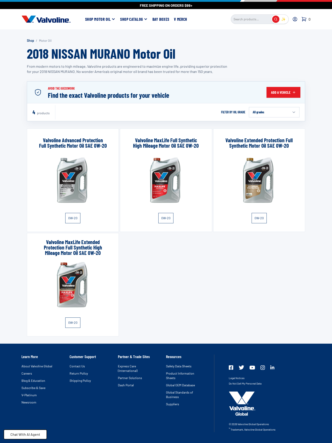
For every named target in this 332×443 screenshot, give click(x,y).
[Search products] (275, 19)
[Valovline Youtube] (252, 367)
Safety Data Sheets (179, 366)
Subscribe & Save (33, 388)
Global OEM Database (180, 385)
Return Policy (79, 373)
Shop (30, 40)
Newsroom (28, 402)
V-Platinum (29, 395)
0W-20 (72, 218)
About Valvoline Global (36, 366)
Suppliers (172, 404)
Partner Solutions (130, 378)
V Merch (180, 19)
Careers (26, 373)
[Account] (295, 19)
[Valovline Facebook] (231, 367)
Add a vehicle (280, 92)
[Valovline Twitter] (241, 367)
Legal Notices (237, 378)
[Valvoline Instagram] (262, 367)
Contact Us (77, 366)
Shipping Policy (80, 380)
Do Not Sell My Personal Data (245, 383)
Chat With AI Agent (25, 434)
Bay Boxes (160, 19)
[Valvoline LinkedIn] (272, 367)
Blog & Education (33, 380)
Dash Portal (126, 385)
